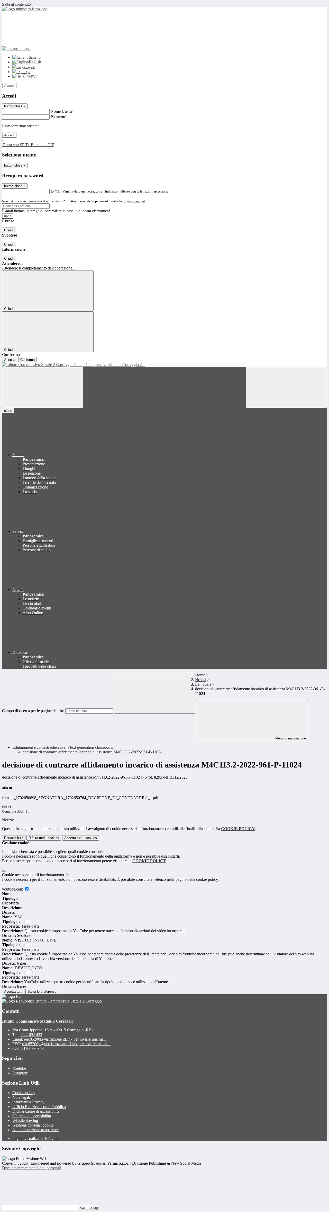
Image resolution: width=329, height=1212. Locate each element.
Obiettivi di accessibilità (31, 1116)
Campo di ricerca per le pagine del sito (33, 711)
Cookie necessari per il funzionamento (33, 875)
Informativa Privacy (28, 1102)
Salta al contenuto (16, 4)
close (8, 411)
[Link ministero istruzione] (25, 9)
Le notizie (203, 684)
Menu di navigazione (290, 738)
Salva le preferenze (42, 991)
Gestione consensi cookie (32, 1125)
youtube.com (13, 889)
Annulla (9, 360)
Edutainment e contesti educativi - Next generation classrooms (62, 747)
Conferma (27, 360)
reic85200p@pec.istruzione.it (66, 1044)
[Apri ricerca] (286, 387)
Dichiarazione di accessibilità (35, 1111)
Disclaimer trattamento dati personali (31, 1168)
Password (58, 117)
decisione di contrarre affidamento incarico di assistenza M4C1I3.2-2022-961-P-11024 (92, 752)
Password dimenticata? (20, 126)
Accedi (9, 86)
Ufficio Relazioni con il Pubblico (39, 1106)
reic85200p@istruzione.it (65, 1039)
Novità (200, 679)
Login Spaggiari (134, 201)
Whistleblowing (25, 1120)
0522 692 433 (31, 1034)
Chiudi (8, 230)
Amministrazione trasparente (35, 1130)
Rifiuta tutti (44, 838)
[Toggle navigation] (42, 387)
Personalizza (13, 838)
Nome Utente (61, 111)
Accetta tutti (80, 838)
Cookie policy (23, 1093)
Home (200, 675)
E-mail (56, 191)
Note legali (21, 1097)
